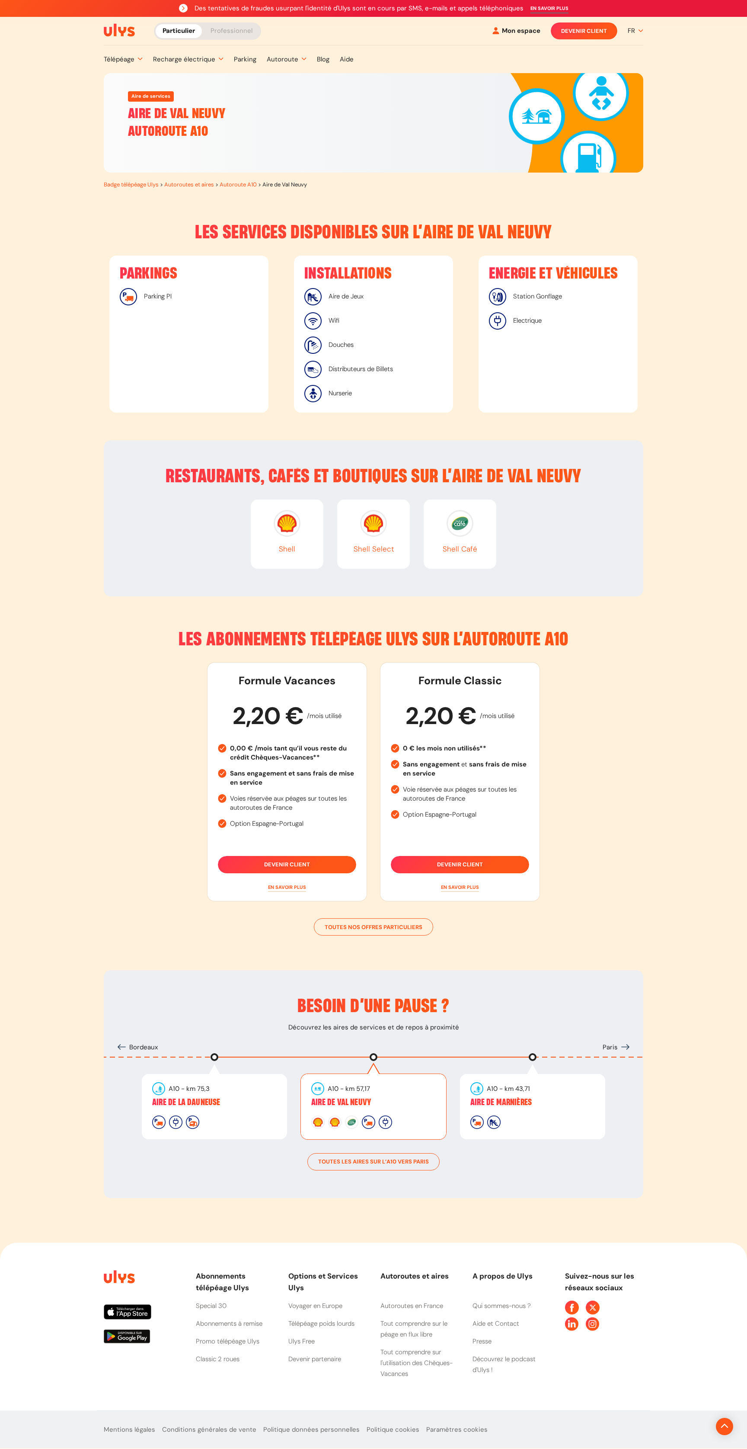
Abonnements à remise (229, 1323)
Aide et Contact (495, 1323)
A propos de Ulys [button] (502, 1276)
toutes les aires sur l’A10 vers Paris (373, 1161)
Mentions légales (129, 1429)
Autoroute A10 (238, 184)
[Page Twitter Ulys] (593, 1307)
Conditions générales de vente (209, 1429)
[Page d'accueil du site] (118, 1278)
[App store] (143, 1315)
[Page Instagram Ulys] (593, 1324)
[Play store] (143, 1339)
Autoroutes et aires (189, 184)
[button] (549, 8)
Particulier (179, 30)
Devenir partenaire (314, 1359)
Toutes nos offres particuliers (373, 927)
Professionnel (231, 30)
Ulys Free (301, 1341)
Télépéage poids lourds (321, 1323)
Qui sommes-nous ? (501, 1306)
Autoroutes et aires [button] (414, 1276)
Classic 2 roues (217, 1359)
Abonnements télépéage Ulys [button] (222, 1281)
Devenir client (584, 31)
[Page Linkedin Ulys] (572, 1324)
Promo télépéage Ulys (227, 1341)
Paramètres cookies (457, 1429)
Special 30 (211, 1306)
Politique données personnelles (311, 1429)
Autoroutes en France (411, 1306)
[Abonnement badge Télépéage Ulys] (119, 30)
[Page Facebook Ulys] (572, 1307)
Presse (482, 1341)
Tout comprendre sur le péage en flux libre (413, 1329)
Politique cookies (393, 1429)
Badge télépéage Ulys (131, 184)
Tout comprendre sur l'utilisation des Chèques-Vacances (416, 1363)
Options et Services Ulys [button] (323, 1281)
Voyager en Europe (315, 1306)
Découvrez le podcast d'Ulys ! (504, 1364)
